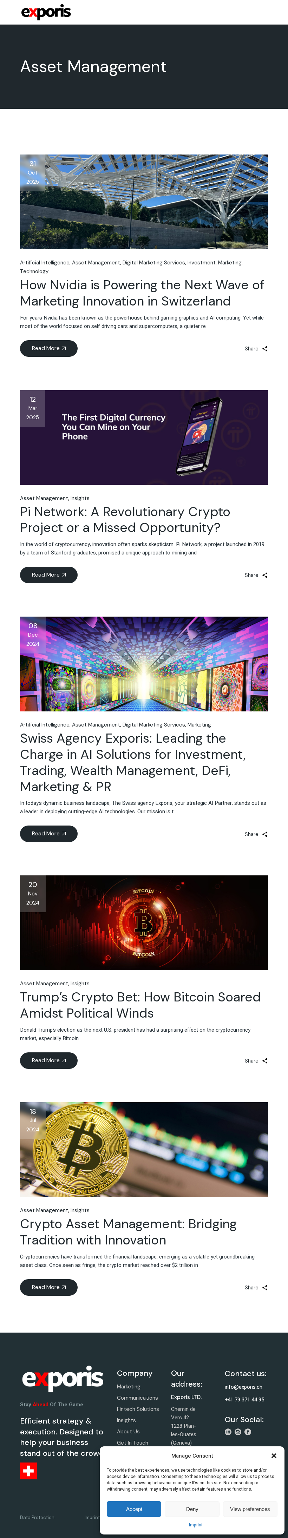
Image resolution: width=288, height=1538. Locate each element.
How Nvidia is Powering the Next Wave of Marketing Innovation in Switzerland (142, 292)
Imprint (196, 1525)
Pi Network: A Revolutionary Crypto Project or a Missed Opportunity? (125, 519)
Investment (202, 262)
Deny (192, 1509)
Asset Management (96, 262)
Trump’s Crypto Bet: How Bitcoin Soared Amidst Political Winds (140, 1004)
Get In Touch (132, 1442)
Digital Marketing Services (154, 262)
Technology (34, 271)
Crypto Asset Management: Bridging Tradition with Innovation (128, 1231)
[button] (273, 1455)
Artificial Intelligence (45, 262)
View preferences (250, 1509)
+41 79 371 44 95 (244, 1400)
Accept (134, 1509)
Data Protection (37, 1517)
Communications (137, 1397)
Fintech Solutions (138, 1409)
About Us (128, 1431)
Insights (80, 498)
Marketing (230, 262)
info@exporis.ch (243, 1387)
